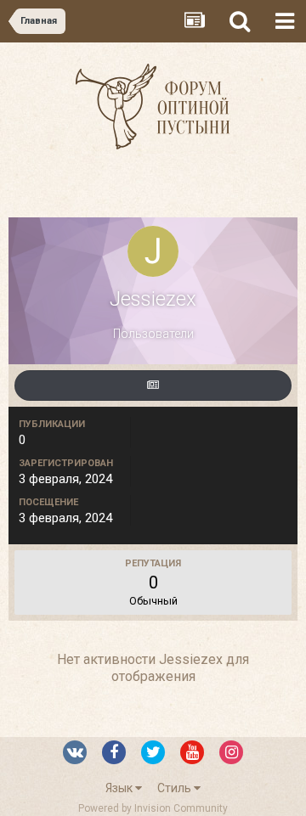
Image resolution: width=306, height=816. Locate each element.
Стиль (175, 788)
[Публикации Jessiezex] (153, 385)
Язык (120, 788)
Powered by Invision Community (153, 808)
